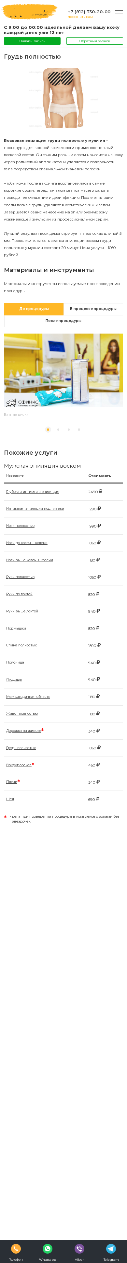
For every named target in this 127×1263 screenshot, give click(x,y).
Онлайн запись (32, 41)
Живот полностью (22, 713)
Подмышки (16, 628)
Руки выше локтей (22, 611)
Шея (10, 799)
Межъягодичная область (28, 697)
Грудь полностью (21, 748)
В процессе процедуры (93, 309)
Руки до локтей (19, 594)
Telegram (111, 1259)
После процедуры (63, 321)
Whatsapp (47, 1259)
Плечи (11, 782)
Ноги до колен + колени (27, 543)
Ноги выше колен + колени (29, 560)
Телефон (16, 1259)
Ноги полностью (20, 526)
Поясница (15, 662)
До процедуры (34, 309)
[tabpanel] (63, 379)
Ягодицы (14, 679)
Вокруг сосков (19, 765)
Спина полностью (21, 645)
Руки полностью (20, 577)
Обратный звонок (94, 41)
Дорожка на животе (23, 731)
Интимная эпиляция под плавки (35, 508)
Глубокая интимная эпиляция (32, 492)
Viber (79, 1259)
